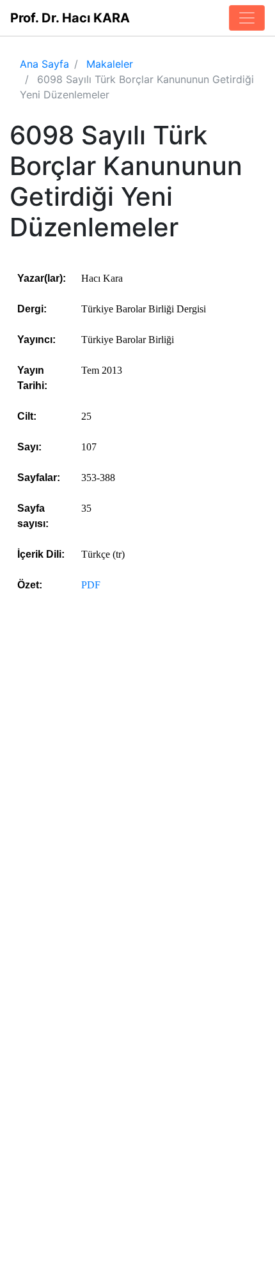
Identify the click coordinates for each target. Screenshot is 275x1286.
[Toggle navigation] (247, 18)
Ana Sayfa (44, 63)
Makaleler (109, 63)
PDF (90, 584)
